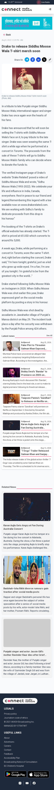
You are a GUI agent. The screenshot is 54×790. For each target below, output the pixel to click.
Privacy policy (10, 714)
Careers (7, 746)
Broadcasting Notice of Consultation (20, 762)
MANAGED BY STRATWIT (15, 726)
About (7, 738)
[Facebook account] (34, 783)
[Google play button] (15, 774)
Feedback (8, 754)
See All (49, 336)
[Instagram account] (20, 783)
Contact (7, 750)
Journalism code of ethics (16, 718)
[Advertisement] (27, 475)
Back (8, 34)
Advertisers (9, 742)
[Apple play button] (38, 774)
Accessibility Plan (12, 758)
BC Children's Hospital (14, 766)
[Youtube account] (27, 783)
